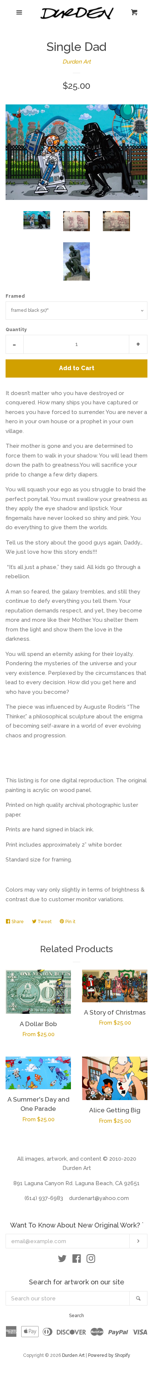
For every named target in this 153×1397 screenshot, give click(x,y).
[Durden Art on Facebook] (76, 1260)
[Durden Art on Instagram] (91, 1260)
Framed (15, 296)
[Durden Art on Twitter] (62, 1260)
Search (76, 1315)
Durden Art (76, 61)
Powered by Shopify (109, 1355)
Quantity (16, 329)
